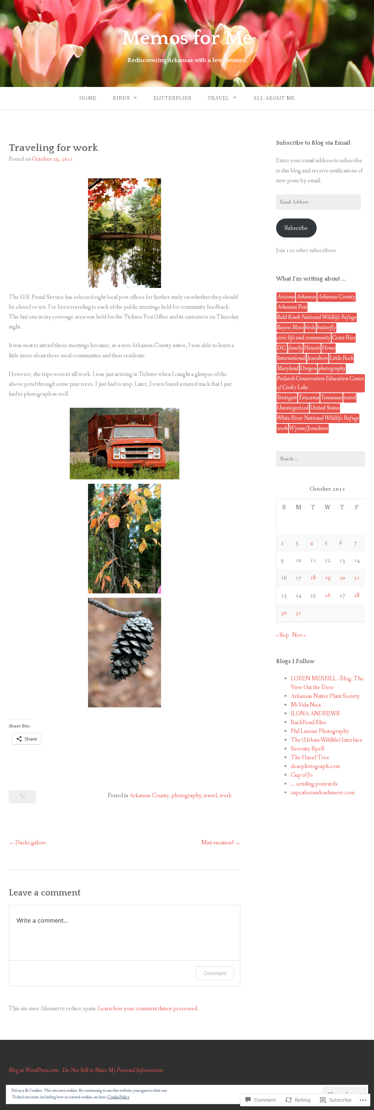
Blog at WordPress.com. (34, 1070)
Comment (214, 973)
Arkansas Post (292, 307)
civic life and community (304, 338)
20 (342, 578)
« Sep (282, 635)
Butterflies (172, 98)
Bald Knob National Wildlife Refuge (316, 317)
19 (328, 578)
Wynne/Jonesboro (308, 428)
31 (298, 613)
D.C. (282, 348)
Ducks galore (30, 843)
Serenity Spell (307, 749)
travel (210, 795)
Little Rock (341, 358)
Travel (218, 98)
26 (328, 595)
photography (186, 795)
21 (357, 578)
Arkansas (306, 297)
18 (313, 578)
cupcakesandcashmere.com (323, 793)
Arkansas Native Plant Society (325, 696)
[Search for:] (320, 459)
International (291, 358)
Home (87, 98)
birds (310, 327)
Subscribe (296, 228)
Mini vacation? (217, 843)
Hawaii (312, 348)
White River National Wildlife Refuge (318, 418)
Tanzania (308, 398)
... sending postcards (314, 784)
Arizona (286, 297)
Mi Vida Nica (306, 705)
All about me (274, 98)
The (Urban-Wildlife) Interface (327, 740)
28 (357, 595)
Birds (121, 98)
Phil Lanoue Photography (320, 731)
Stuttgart (287, 398)
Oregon (308, 368)
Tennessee (331, 398)
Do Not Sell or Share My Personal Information (112, 1070)
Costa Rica (343, 338)
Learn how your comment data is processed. (148, 1008)
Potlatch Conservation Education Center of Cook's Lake (320, 383)
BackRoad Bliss (308, 722)
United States (325, 408)
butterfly (326, 327)
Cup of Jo (302, 775)
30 (284, 613)
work (226, 795)
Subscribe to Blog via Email (313, 143)
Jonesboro (317, 358)
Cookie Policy (118, 1097)
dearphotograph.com (315, 766)
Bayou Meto (290, 327)
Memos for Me (187, 38)
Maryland (288, 368)
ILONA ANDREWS (315, 714)
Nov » (299, 635)
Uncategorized (293, 408)
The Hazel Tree (310, 757)
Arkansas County (149, 795)
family (295, 348)
